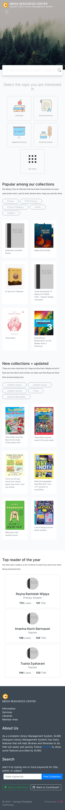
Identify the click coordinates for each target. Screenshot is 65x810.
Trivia (35, 390)
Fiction (10, 201)
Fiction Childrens (15, 207)
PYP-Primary (31, 201)
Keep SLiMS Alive (18, 787)
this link (46, 746)
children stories (14, 390)
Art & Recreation (46, 142)
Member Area (10, 719)
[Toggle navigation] (6, 12)
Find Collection (52, 776)
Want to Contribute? (47, 787)
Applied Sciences (19, 142)
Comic (38, 207)
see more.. (32, 169)
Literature (19, 115)
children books (40, 385)
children (11, 213)
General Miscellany (16, 396)
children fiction (14, 385)
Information (8, 708)
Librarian (7, 715)
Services (7, 712)
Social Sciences (46, 115)
